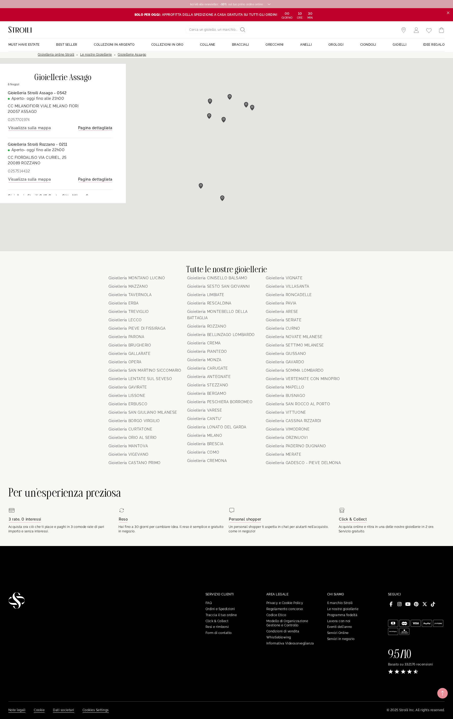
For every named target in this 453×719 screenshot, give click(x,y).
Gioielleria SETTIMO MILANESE (295, 345)
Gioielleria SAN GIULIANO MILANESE (143, 412)
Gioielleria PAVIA (281, 303)
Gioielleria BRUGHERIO (130, 345)
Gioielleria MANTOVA (128, 446)
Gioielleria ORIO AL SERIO (133, 437)
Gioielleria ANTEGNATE (209, 377)
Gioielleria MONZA (204, 360)
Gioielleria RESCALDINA (209, 303)
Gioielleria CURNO (283, 328)
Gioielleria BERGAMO (206, 393)
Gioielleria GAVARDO (285, 362)
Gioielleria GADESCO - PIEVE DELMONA (303, 463)
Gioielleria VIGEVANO (129, 454)
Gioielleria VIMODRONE (288, 429)
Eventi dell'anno (339, 627)
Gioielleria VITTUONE (286, 412)
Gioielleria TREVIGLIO (129, 311)
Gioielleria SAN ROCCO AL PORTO (298, 404)
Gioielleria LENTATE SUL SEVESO (140, 379)
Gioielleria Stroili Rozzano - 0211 (37, 144)
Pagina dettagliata (95, 128)
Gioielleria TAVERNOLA (130, 295)
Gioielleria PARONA (126, 337)
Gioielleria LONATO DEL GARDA (216, 427)
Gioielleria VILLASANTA (287, 286)
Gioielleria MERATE (283, 454)
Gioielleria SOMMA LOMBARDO (295, 370)
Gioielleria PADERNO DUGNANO (296, 446)
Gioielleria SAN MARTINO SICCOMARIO (145, 370)
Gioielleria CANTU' (204, 419)
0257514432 (19, 171)
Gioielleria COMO (203, 452)
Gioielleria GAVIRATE (128, 387)
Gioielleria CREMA (204, 343)
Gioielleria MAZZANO (128, 286)
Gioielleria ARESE (282, 311)
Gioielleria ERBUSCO (128, 404)
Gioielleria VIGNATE (284, 278)
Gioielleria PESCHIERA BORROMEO (219, 402)
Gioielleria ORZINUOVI (287, 437)
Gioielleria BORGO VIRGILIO (134, 421)
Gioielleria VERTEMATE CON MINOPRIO (303, 379)
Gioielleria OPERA (125, 362)
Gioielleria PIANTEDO (207, 351)
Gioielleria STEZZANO (207, 385)
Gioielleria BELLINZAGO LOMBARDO (221, 335)
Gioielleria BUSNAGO (285, 395)
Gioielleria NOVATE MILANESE (294, 337)
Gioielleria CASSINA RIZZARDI (293, 421)
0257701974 (19, 120)
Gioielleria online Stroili (56, 54)
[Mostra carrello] (441, 30)
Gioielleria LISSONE (127, 395)
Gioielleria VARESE (204, 410)
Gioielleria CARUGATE (207, 368)
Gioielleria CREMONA (207, 461)
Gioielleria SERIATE (283, 320)
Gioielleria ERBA (123, 303)
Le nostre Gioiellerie (96, 54)
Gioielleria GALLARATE (129, 353)
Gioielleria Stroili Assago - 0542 (37, 93)
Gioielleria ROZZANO (206, 326)
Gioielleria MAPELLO (285, 387)
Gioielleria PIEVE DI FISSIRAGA (137, 328)
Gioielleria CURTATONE (130, 429)
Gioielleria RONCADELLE (289, 295)
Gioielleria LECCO (125, 320)
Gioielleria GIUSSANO (286, 353)
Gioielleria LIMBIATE (205, 295)
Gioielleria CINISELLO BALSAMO (217, 278)
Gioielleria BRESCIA (205, 444)
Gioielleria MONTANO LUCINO (137, 278)
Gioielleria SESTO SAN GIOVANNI (218, 286)
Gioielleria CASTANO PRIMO (135, 463)
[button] (200, 186)
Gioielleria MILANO (204, 435)
